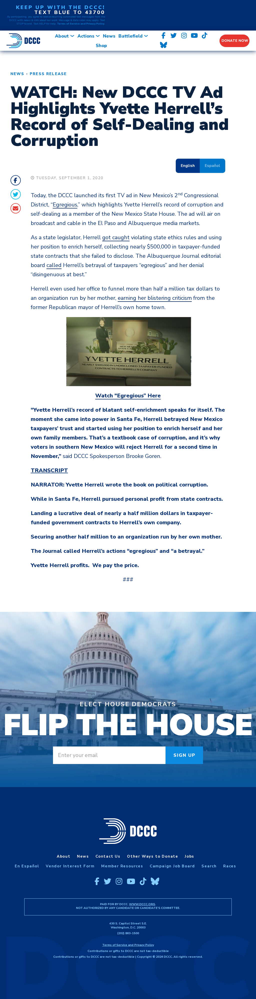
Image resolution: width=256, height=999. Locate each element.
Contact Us (108, 856)
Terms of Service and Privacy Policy (128, 945)
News (109, 36)
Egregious (65, 204)
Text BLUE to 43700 (69, 12)
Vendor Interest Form (70, 866)
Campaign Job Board (172, 866)
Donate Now (235, 40)
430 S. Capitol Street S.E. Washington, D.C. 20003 (128, 925)
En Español (27, 866)
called (54, 265)
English (188, 165)
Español (212, 165)
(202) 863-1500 (128, 933)
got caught (116, 237)
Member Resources (122, 866)
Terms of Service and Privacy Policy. (81, 24)
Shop (101, 46)
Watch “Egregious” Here (128, 395)
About (62, 36)
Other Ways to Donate (152, 856)
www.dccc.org (142, 904)
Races (229, 866)
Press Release (48, 73)
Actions (86, 36)
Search (209, 866)
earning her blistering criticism (155, 298)
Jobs (189, 856)
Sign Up (185, 755)
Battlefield (130, 36)
